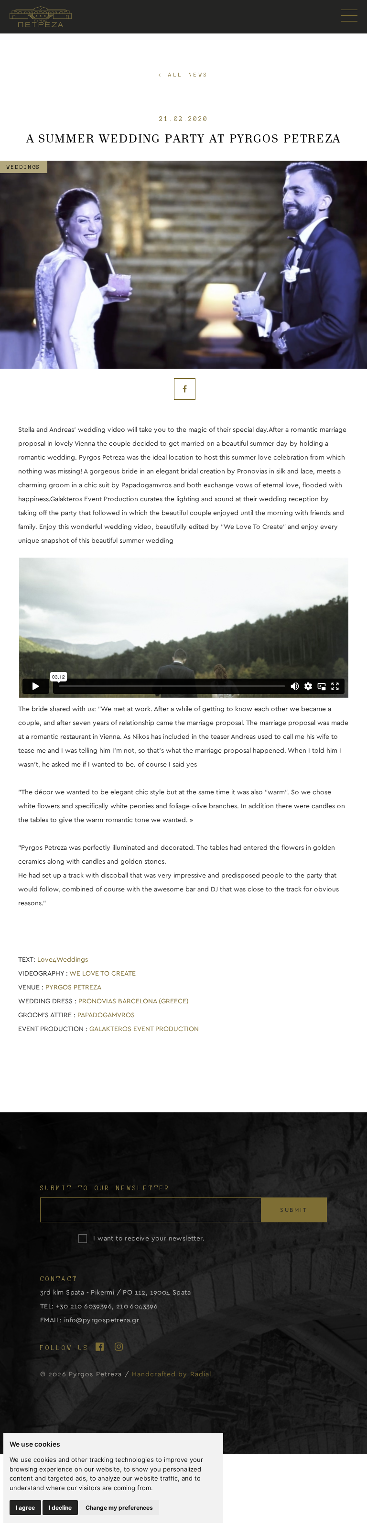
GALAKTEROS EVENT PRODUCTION (144, 1029)
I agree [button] (25, 1507)
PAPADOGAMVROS (106, 1015)
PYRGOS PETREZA (73, 987)
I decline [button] (60, 1507)
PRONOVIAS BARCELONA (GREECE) (133, 1001)
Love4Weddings (62, 959)
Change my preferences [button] (119, 1507)
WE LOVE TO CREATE (102, 973)
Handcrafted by (172, 1374)
